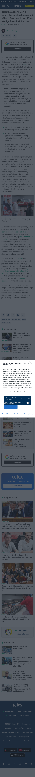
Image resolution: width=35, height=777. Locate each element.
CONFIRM (11, 406)
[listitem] (17, 398)
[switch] (28, 403)
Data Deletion (6, 414)
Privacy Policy (28, 414)
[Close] (31, 363)
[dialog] (17, 388)
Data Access (17, 414)
